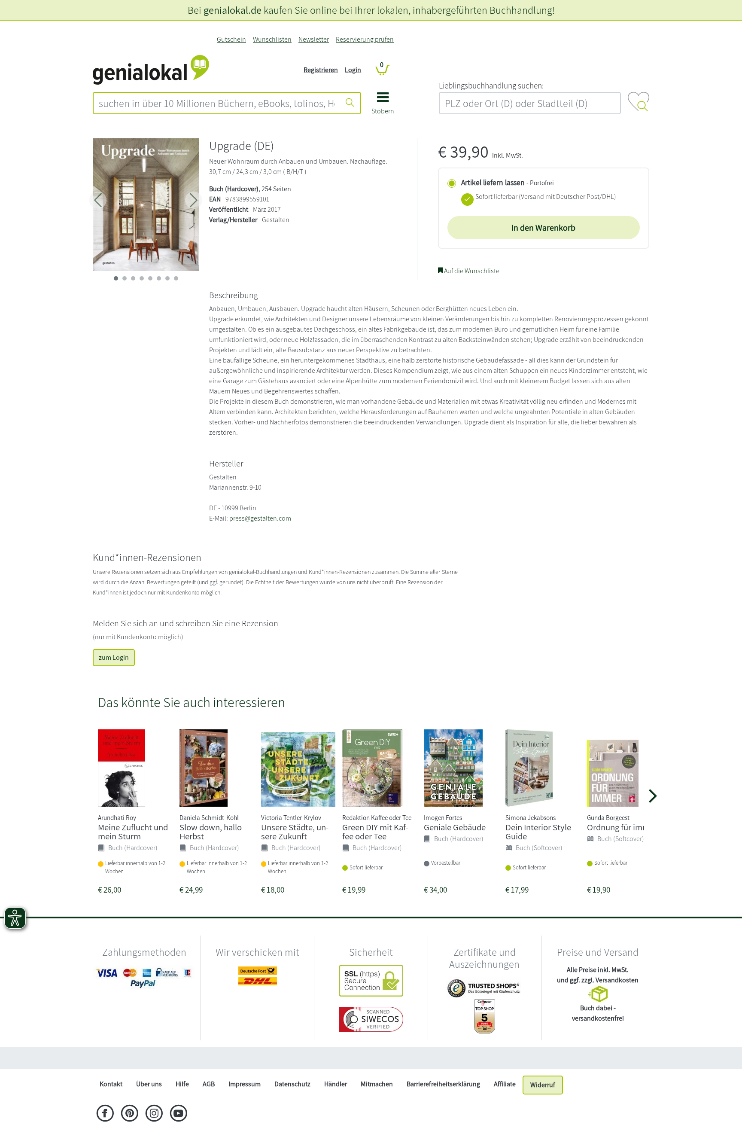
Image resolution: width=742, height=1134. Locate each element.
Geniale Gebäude (455, 827)
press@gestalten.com (260, 518)
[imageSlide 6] (167, 278)
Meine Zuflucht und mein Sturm (133, 831)
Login (353, 69)
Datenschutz (292, 1083)
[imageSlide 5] (159, 278)
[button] (382, 106)
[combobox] (217, 103)
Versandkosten (617, 980)
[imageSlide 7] (176, 278)
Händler (335, 1083)
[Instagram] (154, 1114)
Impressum (244, 1083)
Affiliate (505, 1083)
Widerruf (542, 1084)
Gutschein (231, 39)
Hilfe (182, 1083)
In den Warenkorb (543, 227)
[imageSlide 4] (150, 278)
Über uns (149, 1083)
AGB (209, 1083)
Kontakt (111, 1083)
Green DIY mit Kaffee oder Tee (375, 831)
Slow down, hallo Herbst (210, 831)
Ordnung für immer (622, 827)
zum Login (114, 657)
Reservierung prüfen (365, 39)
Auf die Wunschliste (471, 270)
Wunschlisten (272, 39)
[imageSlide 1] (124, 278)
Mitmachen (377, 1083)
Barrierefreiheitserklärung (443, 1083)
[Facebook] (105, 1114)
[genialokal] (151, 69)
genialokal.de (233, 10)
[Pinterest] (129, 1114)
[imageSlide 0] (116, 278)
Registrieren (321, 69)
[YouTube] (178, 1114)
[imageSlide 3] (142, 278)
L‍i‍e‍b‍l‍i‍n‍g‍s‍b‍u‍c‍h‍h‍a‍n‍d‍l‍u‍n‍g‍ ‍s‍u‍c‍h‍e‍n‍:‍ (491, 85)
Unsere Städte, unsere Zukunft (294, 831)
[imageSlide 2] (133, 278)
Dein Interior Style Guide (538, 831)
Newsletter (313, 39)
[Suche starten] (350, 103)
